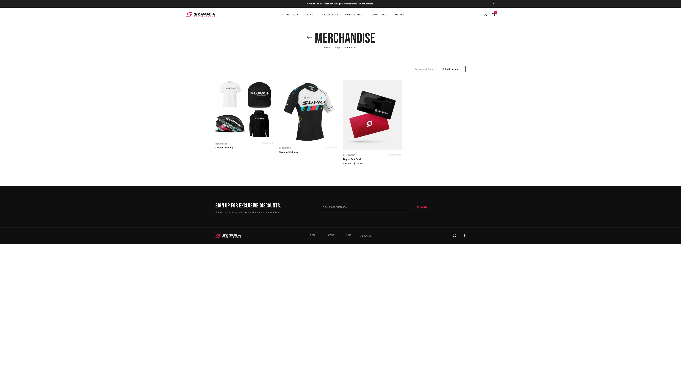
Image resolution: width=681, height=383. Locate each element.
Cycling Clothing (288, 152)
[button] (493, 15)
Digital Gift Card (352, 159)
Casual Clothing (224, 147)
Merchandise (221, 143)
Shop (337, 47)
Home (327, 47)
